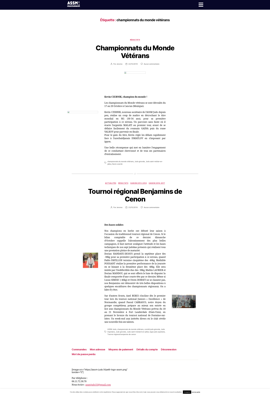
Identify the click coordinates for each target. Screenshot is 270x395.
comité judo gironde (152, 329)
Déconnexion (168, 349)
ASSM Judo (111, 329)
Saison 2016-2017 (157, 183)
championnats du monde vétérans (120, 161)
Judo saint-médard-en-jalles (138, 332)
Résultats (135, 40)
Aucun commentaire (151, 64)
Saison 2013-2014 (138, 183)
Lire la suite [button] (196, 392)
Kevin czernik (117, 164)
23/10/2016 (133, 207)
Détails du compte (147, 349)
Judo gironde (139, 161)
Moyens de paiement (120, 349)
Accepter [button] (187, 392)
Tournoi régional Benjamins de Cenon (135, 195)
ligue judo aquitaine (157, 332)
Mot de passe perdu (83, 354)
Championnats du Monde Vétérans (135, 52)
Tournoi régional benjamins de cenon (121, 334)
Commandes (79, 349)
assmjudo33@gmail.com (98, 384)
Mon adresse (97, 349)
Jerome (119, 64)
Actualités (110, 183)
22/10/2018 (133, 64)
